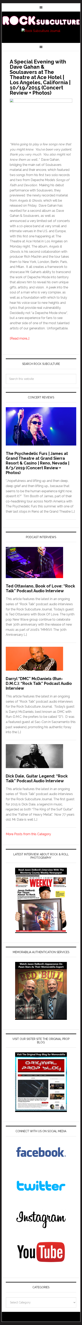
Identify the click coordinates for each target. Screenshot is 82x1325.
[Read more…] (19, 338)
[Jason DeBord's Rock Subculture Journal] (41, 20)
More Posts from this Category (28, 834)
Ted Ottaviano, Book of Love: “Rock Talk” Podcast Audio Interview (40, 588)
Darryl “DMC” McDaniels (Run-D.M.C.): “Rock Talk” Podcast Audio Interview (39, 683)
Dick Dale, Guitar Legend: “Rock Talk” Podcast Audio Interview (37, 778)
